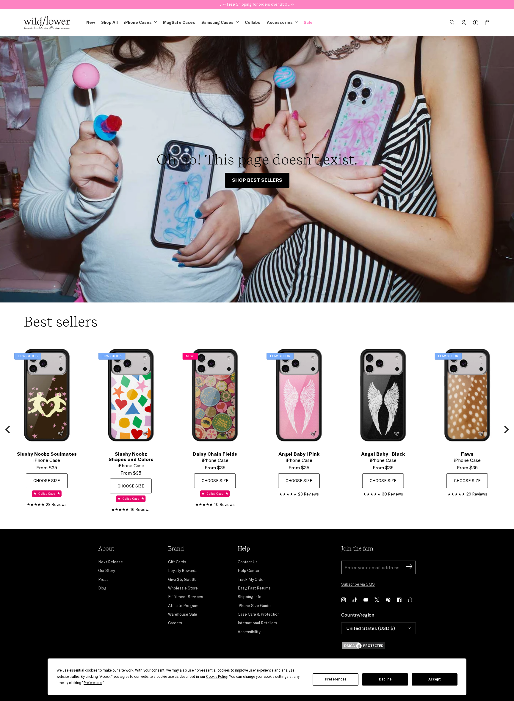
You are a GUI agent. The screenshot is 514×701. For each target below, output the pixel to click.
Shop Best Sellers (257, 180)
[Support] (476, 22)
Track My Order (251, 579)
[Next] (505, 429)
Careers (175, 622)
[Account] (464, 22)
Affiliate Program (183, 605)
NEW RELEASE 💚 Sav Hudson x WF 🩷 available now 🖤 (257, 3)
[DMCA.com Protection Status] (378, 645)
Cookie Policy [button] (216, 677)
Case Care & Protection (259, 614)
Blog (102, 588)
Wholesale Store (183, 588)
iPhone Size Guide (254, 605)
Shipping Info (249, 596)
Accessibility (249, 631)
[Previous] (8, 429)
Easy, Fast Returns (254, 588)
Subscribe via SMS (358, 584)
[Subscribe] (409, 567)
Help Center (248, 570)
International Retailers (257, 622)
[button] (452, 22)
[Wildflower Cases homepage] (46, 22)
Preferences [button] (93, 683)
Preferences (336, 679)
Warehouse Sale (182, 614)
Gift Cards (177, 561)
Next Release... (112, 561)
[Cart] (487, 22)
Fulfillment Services (185, 596)
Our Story (106, 570)
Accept (434, 679)
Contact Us (248, 561)
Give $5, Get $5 (182, 579)
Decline (385, 679)
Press (103, 579)
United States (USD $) (370, 628)
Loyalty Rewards (183, 570)
